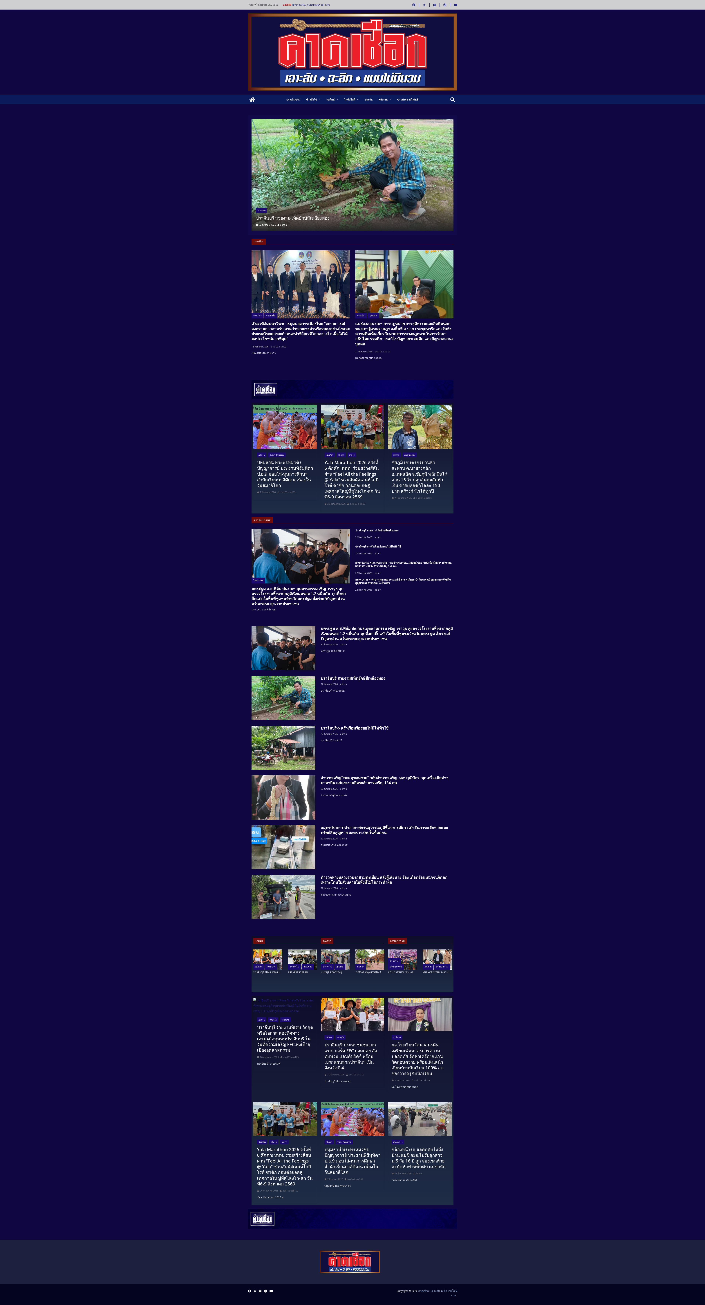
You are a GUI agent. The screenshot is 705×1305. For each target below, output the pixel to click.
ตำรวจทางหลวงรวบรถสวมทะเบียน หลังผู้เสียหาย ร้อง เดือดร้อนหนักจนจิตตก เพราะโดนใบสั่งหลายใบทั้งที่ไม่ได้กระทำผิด (384, 880)
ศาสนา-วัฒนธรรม (277, 455)
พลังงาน (383, 99)
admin (283, 224)
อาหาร (352, 455)
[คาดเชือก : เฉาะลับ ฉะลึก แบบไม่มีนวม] (252, 99)
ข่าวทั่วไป (311, 99)
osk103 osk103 (279, 346)
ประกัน (369, 99)
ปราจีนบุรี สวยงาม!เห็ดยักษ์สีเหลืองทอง (313, 4)
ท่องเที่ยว (329, 455)
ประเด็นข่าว (293, 99)
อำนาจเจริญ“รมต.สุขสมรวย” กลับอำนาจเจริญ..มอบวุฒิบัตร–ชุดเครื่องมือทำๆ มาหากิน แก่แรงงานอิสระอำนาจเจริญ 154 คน (347, 215)
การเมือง (257, 315)
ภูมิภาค (373, 315)
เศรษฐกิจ (271, 966)
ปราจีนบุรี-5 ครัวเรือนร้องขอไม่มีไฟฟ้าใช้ (378, 546)
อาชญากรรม (396, 966)
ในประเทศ (261, 204)
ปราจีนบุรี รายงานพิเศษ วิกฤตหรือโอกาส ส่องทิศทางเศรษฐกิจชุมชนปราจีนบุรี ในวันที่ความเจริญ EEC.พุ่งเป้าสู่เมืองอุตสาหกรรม (285, 1038)
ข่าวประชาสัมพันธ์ (407, 99)
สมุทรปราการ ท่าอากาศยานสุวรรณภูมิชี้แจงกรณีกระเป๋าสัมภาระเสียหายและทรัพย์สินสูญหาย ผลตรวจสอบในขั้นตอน (403, 581)
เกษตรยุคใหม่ (409, 455)
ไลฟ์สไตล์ (349, 99)
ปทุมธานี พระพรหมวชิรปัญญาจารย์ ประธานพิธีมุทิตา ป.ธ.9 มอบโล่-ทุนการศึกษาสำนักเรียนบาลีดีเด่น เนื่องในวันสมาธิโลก (285, 473)
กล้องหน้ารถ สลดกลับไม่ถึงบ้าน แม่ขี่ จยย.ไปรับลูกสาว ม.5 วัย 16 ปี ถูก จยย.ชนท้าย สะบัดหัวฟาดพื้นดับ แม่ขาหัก (419, 1158)
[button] (319, 99)
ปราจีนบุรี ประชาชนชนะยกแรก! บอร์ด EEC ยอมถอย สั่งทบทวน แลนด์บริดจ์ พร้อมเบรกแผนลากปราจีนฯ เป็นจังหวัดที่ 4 (350, 1056)
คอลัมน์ (330, 99)
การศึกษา (397, 1037)
